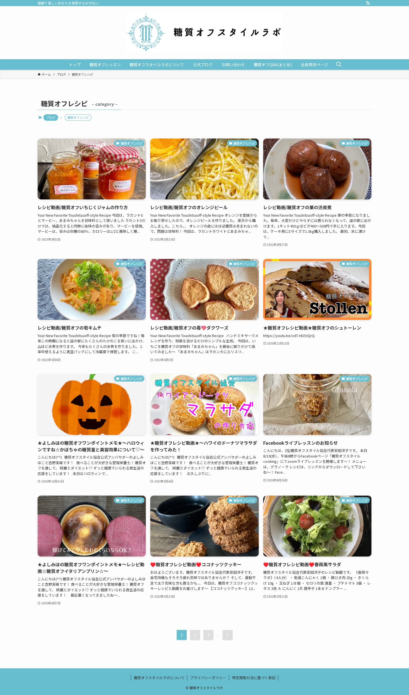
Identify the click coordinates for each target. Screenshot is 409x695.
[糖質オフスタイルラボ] (204, 33)
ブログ (50, 117)
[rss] (367, 3)
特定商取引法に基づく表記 (253, 677)
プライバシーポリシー (208, 677)
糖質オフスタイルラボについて (159, 677)
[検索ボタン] (338, 64)
